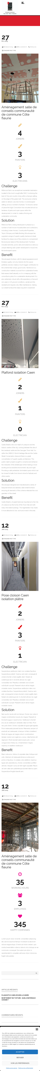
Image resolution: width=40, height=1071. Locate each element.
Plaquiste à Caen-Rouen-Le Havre (15, 995)
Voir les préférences (20, 1063)
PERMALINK (32, 47)
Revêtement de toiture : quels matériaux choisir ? (19, 999)
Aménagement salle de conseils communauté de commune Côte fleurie (19, 112)
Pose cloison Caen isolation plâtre (15, 597)
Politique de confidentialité (25, 1068)
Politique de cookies (11, 1068)
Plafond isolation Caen (18, 372)
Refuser (20, 1058)
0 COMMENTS (23, 47)
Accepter (20, 1052)
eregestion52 (9, 47)
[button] (37, 1029)
